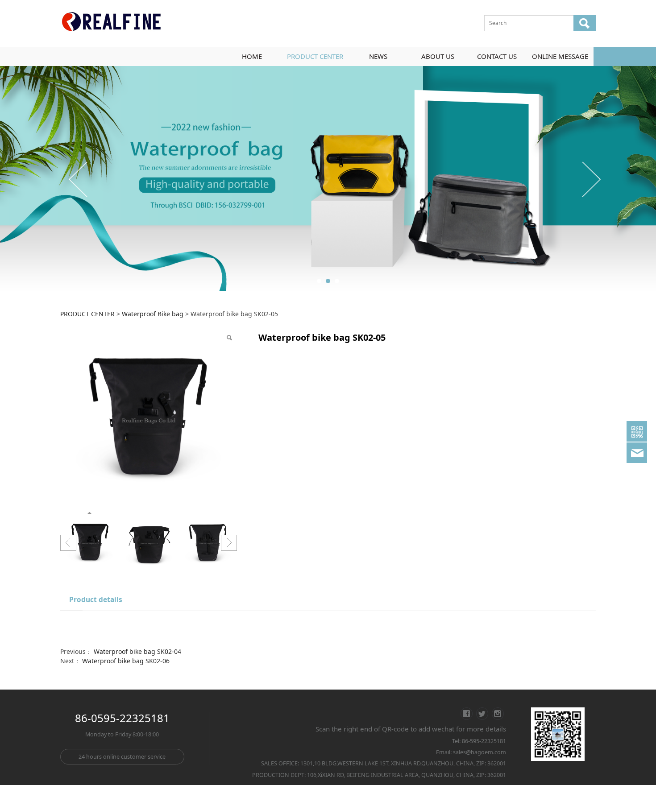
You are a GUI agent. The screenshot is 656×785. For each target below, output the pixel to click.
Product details (95, 599)
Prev (79, 179)
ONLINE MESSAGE (560, 56)
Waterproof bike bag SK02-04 (137, 651)
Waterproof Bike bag (152, 314)
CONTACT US (497, 56)
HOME (252, 56)
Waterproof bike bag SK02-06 (126, 661)
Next (590, 179)
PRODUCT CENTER (315, 56)
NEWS (378, 56)
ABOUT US (437, 56)
